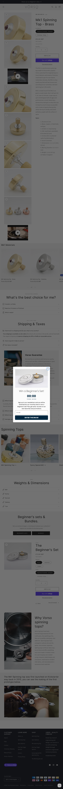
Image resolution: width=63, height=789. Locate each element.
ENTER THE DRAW (31, 417)
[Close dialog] (47, 368)
